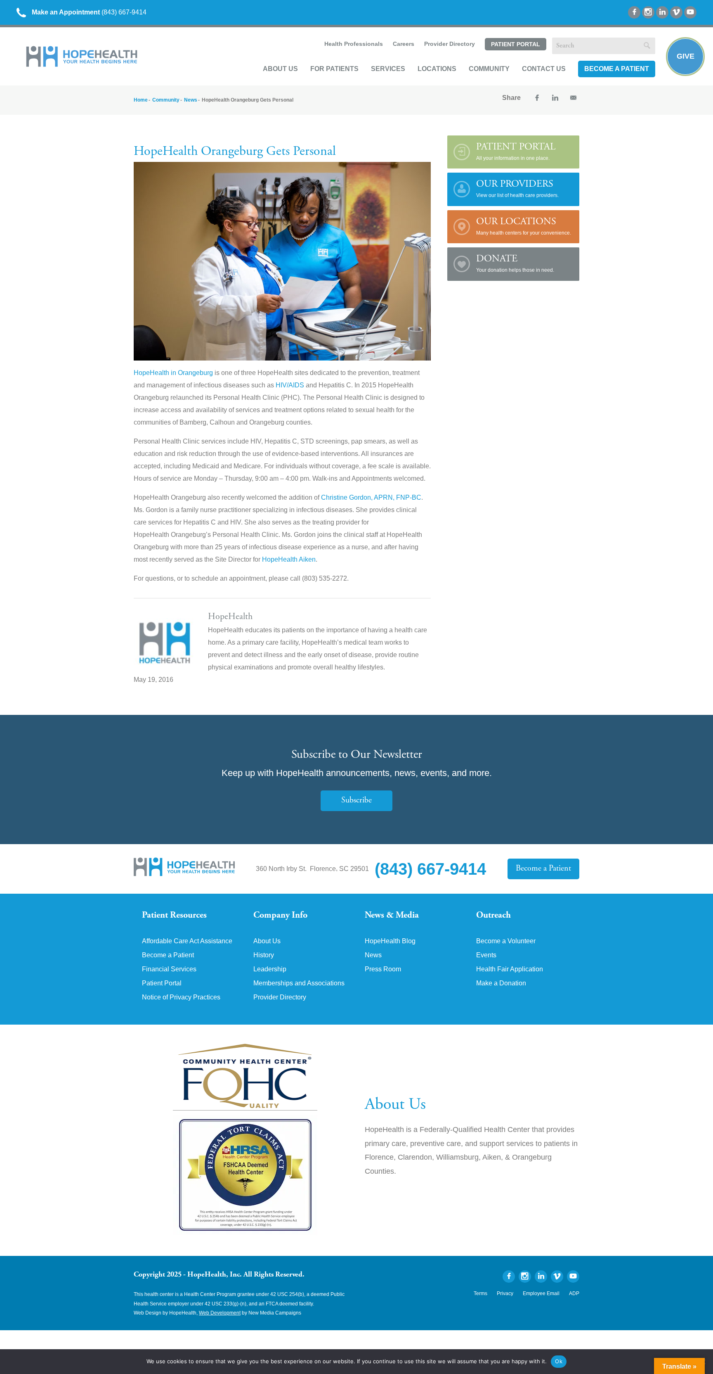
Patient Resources (174, 915)
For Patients (334, 68)
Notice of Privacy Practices (181, 997)
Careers (403, 43)
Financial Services (169, 969)
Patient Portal (515, 44)
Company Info (280, 915)
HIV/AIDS (290, 385)
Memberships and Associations (299, 983)
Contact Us (544, 68)
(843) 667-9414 (89, 12)
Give (685, 56)
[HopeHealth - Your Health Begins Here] (83, 65)
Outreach (493, 915)
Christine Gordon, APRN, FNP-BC (371, 497)
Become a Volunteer (506, 941)
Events (486, 955)
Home (141, 100)
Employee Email (541, 1293)
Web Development (220, 1313)
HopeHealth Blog (390, 941)
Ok (558, 1361)
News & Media (392, 915)
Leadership (269, 969)
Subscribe (356, 800)
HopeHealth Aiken (289, 559)
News (190, 100)
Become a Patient (616, 68)
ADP (574, 1293)
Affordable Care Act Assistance (187, 941)
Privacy (505, 1293)
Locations (437, 68)
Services (388, 68)
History (263, 955)
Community (489, 68)
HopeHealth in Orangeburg (173, 372)
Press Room (383, 969)
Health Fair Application (509, 969)
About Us (280, 68)
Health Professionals (353, 43)
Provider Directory (449, 43)
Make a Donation (501, 983)
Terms (480, 1293)
